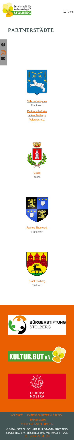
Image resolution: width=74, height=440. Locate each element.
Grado (37, 172)
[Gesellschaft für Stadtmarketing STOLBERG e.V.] (17, 10)
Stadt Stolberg (37, 281)
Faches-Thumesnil (37, 227)
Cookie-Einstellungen (37, 424)
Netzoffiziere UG (37, 436)
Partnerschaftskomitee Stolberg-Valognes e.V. (37, 115)
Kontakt (16, 415)
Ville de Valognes (37, 101)
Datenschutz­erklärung (44, 415)
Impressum (38, 419)
